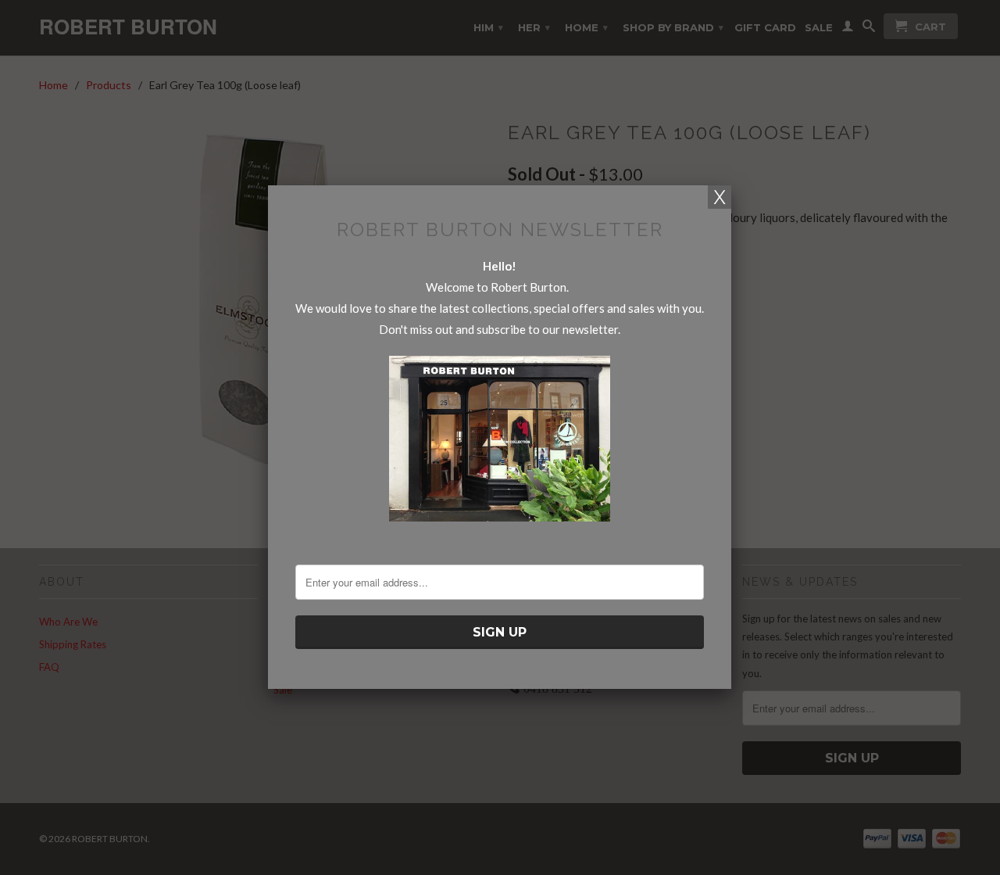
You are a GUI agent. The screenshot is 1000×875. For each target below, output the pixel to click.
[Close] (719, 197)
